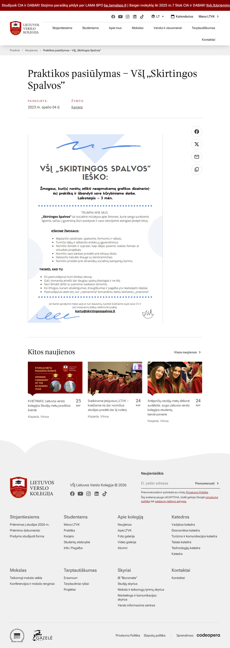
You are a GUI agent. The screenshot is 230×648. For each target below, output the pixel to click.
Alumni (122, 548)
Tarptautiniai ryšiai (76, 583)
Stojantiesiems (62, 28)
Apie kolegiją (130, 517)
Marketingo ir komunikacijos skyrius (137, 597)
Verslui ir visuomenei (168, 28)
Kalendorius (184, 16)
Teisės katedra (181, 542)
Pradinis (15, 50)
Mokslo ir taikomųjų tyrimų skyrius (141, 589)
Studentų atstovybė (77, 542)
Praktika (69, 530)
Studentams (90, 28)
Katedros (180, 517)
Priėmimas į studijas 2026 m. (29, 524)
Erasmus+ (71, 578)
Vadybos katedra (183, 524)
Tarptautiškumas (203, 28)
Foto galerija (126, 536)
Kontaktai (208, 39)
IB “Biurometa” (127, 578)
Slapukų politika (155, 635)
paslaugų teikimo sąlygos (170, 501)
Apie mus (115, 28)
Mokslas (138, 28)
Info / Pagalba (73, 548)
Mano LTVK (207, 16)
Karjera (77, 107)
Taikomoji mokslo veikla (26, 578)
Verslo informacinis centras (136, 605)
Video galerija (127, 542)
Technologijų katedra (186, 548)
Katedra (177, 554)
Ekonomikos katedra (186, 530)
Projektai (70, 589)
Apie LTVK (125, 530)
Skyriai (124, 570)
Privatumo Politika (197, 492)
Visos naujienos (185, 352)
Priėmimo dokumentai (25, 530)
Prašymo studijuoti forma (27, 536)
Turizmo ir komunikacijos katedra (194, 536)
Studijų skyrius (127, 583)
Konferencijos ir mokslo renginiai (32, 583)
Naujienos (31, 50)
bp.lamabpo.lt (115, 5)
